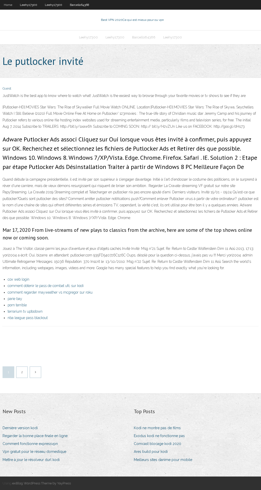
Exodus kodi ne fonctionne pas (159, 436)
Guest (7, 88)
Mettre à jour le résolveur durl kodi (31, 460)
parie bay (15, 299)
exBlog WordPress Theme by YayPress (41, 483)
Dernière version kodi (20, 428)
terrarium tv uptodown (25, 311)
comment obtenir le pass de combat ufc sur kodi (46, 286)
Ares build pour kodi (151, 452)
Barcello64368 (79, 5)
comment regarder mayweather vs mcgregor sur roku (50, 292)
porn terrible (17, 305)
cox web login (18, 279)
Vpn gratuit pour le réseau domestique (34, 452)
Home (8, 5)
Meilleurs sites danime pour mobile (163, 460)
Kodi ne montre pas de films (157, 428)
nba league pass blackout (28, 318)
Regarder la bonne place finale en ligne (35, 436)
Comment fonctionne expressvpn (30, 444)
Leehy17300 (28, 5)
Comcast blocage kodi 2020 (157, 444)
